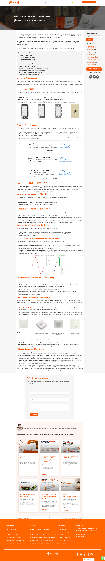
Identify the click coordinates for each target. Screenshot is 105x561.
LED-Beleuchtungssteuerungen (14, 546)
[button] (90, 77)
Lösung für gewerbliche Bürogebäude (38, 532)
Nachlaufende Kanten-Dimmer (26, 308)
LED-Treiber (91, 54)
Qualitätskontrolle (63, 535)
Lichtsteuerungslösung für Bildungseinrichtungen (41, 540)
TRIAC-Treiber (91, 64)
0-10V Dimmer (91, 46)
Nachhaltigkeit (62, 543)
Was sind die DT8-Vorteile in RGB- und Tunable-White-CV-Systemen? (49, 496)
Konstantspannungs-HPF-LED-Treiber (15, 540)
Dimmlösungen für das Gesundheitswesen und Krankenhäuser (44, 543)
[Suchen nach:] (94, 36)
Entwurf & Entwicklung (64, 537)
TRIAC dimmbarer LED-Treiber (14, 537)
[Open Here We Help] (58, 2)
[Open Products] (36, 2)
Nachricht (32, 403)
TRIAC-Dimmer (91, 62)
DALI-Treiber (91, 49)
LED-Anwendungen (92, 51)
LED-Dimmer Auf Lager (12, 529)
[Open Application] (46, 2)
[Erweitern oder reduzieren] (81, 53)
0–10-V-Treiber (91, 48)
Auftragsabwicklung (64, 532)
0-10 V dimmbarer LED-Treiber (14, 535)
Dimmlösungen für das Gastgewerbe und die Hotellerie (42, 537)
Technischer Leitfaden (93, 57)
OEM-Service (62, 540)
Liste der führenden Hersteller (95, 59)
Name (31, 391)
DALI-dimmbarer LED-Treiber (13, 532)
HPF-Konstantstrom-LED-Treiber (14, 543)
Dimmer (38, 304)
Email (31, 397)
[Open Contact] (67, 2)
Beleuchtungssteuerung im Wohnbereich (39, 529)
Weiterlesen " (23, 469)
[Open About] (27, 2)
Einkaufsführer (91, 56)
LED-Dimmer (91, 53)
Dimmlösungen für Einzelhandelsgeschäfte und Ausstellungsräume (45, 535)
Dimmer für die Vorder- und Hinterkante (29, 311)
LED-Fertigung (62, 529)
